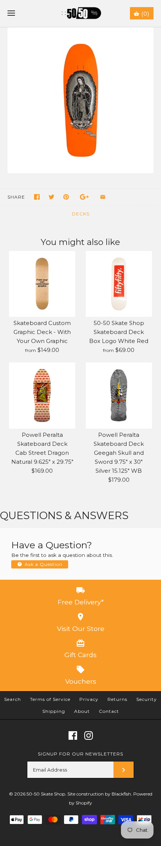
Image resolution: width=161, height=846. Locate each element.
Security (146, 699)
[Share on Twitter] (51, 197)
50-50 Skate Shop (46, 794)
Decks (80, 214)
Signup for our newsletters (80, 754)
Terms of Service (50, 699)
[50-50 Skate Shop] (80, 13)
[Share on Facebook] (37, 197)
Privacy (88, 699)
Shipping (53, 711)
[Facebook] (73, 735)
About (82, 711)
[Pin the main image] (66, 197)
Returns (117, 699)
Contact (109, 711)
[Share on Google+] (84, 197)
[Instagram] (88, 735)
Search (12, 699)
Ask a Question (43, 564)
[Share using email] (103, 197)
